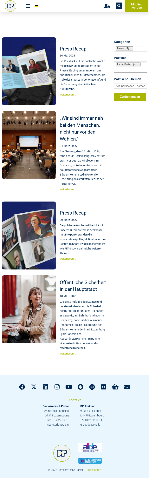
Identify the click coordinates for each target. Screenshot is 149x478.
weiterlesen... (68, 94)
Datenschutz (93, 469)
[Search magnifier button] (119, 6)
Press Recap (73, 49)
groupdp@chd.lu (90, 424)
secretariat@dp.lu (58, 424)
